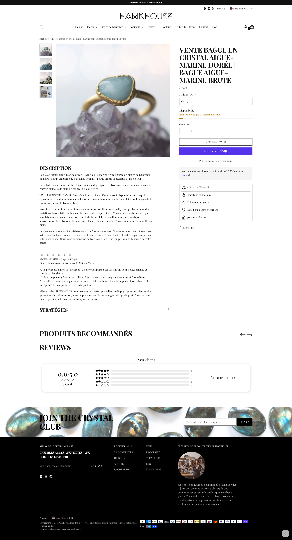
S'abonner (97, 466)
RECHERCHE (122, 469)
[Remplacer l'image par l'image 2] (46, 64)
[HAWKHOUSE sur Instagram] (208, 8)
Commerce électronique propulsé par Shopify (60, 529)
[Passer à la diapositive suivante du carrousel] (249, 334)
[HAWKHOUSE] (146, 16)
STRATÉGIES (153, 458)
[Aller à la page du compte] (244, 27)
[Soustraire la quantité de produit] (182, 131)
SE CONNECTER (123, 452)
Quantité (184, 124)
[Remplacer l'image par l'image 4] (46, 92)
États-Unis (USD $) (241, 8)
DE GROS (119, 458)
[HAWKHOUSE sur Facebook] (204, 8)
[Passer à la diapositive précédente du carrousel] (242, 334)
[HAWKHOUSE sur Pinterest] (212, 8)
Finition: (187, 94)
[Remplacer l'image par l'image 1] (46, 50)
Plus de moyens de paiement (216, 160)
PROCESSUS (153, 452)
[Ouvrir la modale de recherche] (41, 27)
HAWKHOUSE (63, 522)
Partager (188, 228)
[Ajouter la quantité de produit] (191, 131)
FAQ (148, 463)
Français (221, 8)
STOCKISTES (153, 469)
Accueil (43, 38)
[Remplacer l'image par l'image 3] (46, 78)
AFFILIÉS (119, 463)
